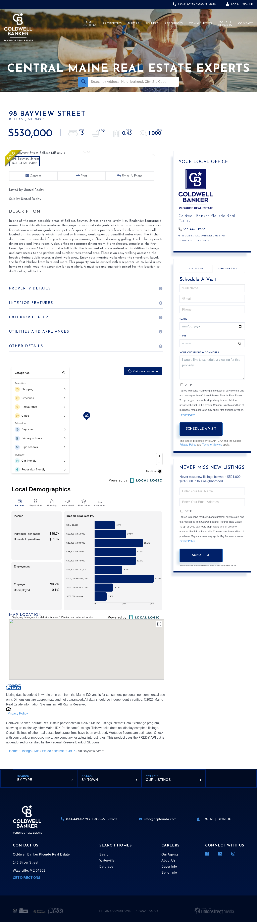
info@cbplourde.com (160, 819)
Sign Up (247, 4)
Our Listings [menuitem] (90, 24)
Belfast (59, 751)
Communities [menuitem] (200, 23)
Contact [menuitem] (245, 23)
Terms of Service (212, 444)
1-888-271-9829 (206, 4)
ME (36, 751)
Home (13, 751)
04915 (70, 751)
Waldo (46, 751)
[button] (83, 82)
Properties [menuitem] (112, 23)
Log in (235, 4)
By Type (24, 780)
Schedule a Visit (228, 269)
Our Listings (158, 780)
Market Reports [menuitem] (225, 24)
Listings (26, 751)
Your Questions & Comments (199, 352)
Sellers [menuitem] (152, 23)
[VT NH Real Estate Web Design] (214, 911)
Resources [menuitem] (174, 23)
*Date (183, 319)
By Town (90, 780)
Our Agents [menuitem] (169, 854)
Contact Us (185, 241)
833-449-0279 (186, 4)
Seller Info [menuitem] (169, 872)
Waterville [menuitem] (106, 860)
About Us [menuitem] (168, 860)
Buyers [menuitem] (134, 23)
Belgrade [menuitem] (106, 866)
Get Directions (26, 877)
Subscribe (201, 555)
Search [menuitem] (104, 854)
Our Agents (202, 241)
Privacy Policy (18, 713)
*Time (182, 336)
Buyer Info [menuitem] (169, 866)
